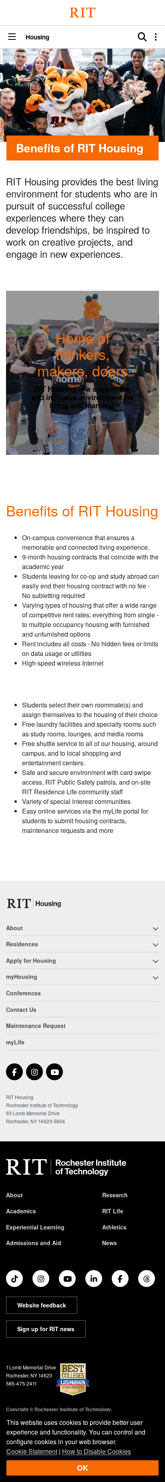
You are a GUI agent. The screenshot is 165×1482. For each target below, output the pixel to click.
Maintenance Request (36, 1026)
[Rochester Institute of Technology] (82, 12)
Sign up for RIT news (45, 1329)
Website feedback (41, 1305)
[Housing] (34, 903)
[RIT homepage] (66, 1167)
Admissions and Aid (33, 1243)
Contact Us (21, 1009)
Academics (21, 1211)
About (14, 1195)
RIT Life (112, 1211)
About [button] (14, 928)
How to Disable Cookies (96, 1451)
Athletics (114, 1227)
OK (82, 1467)
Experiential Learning (35, 1227)
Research (115, 1195)
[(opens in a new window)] (14, 1071)
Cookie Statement (31, 1451)
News (109, 1243)
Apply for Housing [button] (31, 960)
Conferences (23, 993)
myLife (15, 1042)
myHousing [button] (21, 976)
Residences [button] (22, 944)
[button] (12, 37)
